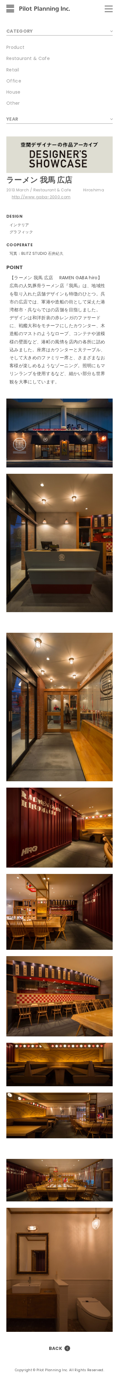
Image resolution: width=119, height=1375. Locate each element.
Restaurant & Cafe (28, 58)
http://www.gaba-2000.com (41, 197)
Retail (12, 70)
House (13, 92)
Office (13, 81)
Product (15, 47)
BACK (55, 1348)
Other (13, 103)
